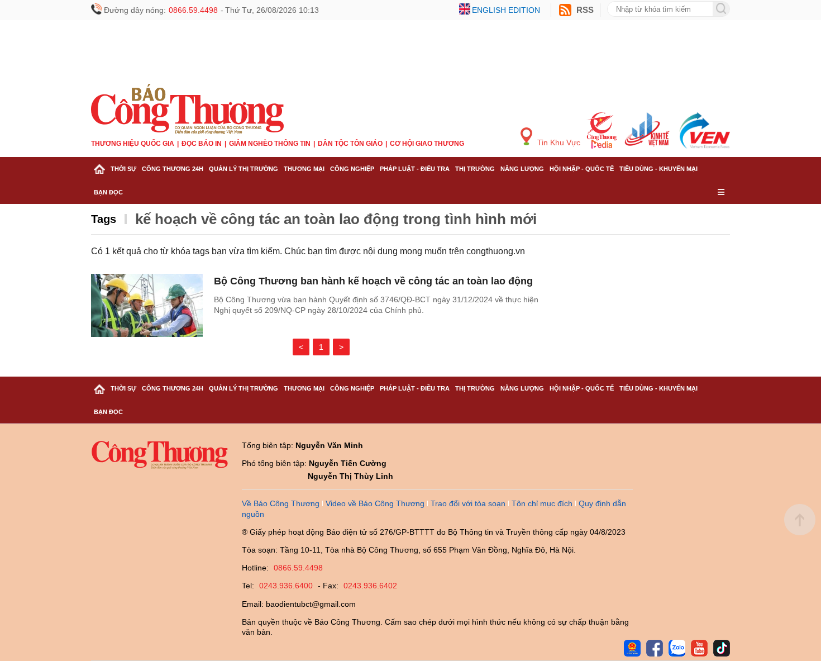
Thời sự (123, 168)
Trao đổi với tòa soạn (468, 503)
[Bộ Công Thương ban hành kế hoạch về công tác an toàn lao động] (147, 305)
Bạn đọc (108, 192)
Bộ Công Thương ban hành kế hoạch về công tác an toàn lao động (373, 281)
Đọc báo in (202, 144)
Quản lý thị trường (243, 168)
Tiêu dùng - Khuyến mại (658, 168)
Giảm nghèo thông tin (270, 144)
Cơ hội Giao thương (427, 144)
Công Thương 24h (172, 168)
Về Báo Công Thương (280, 503)
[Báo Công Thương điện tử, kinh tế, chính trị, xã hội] (187, 108)
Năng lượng (522, 168)
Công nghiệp (352, 168)
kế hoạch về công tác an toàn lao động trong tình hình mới (336, 219)
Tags (103, 219)
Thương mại (304, 168)
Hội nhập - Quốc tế (582, 168)
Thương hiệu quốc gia (132, 144)
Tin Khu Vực (557, 142)
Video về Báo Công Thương (375, 503)
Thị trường (475, 168)
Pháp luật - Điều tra (415, 168)
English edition (506, 10)
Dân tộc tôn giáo (350, 144)
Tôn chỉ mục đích (542, 503)
